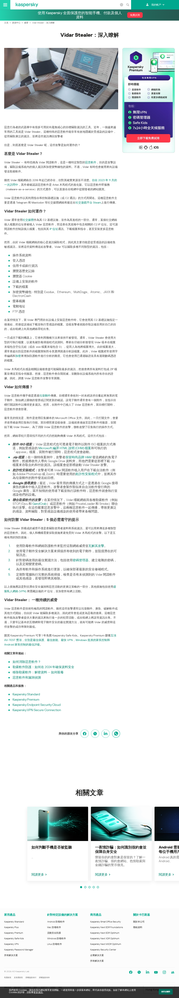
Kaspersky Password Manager (18, 949)
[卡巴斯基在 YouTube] (156, 972)
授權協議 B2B (44, 977)
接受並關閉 (165, 992)
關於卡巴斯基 (141, 914)
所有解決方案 (11, 955)
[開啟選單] (5, 4)
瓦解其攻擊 (96, 546)
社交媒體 (28, 220)
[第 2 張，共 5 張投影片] (85, 887)
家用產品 (9, 914)
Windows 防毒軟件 (56, 938)
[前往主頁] (27, 5)
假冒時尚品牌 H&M (78, 457)
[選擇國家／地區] (121, 4)
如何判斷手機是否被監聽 (51, 847)
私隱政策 (7, 977)
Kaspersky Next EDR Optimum (104, 933)
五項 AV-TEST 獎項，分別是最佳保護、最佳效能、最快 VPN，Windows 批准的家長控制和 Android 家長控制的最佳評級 (60, 640)
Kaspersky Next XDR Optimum (104, 938)
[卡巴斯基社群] (173, 972)
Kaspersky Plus (11, 927)
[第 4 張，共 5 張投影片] (94, 887)
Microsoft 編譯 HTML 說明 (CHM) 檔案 (64, 448)
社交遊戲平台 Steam (88, 202)
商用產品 (95, 914)
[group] (58, 844)
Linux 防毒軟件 (54, 944)
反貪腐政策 (18, 977)
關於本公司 (139, 921)
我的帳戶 (156, 4)
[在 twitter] (95, 733)
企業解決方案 (97, 955)
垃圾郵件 (45, 395)
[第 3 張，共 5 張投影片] (89, 887)
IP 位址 (54, 229)
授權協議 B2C (31, 977)
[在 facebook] (84, 733)
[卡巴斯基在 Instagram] (164, 972)
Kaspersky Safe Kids (14, 938)
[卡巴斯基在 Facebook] (131, 972)
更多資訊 (38, 992)
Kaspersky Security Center (103, 949)
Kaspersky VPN (11, 944)
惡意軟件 (90, 162)
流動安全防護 (54, 933)
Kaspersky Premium (13, 933)
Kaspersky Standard (14, 921)
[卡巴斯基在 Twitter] (139, 972)
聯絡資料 (137, 927)
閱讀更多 (37, 874)
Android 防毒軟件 (56, 921)
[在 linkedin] (105, 733)
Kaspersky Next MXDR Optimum (105, 944)
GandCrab (39, 503)
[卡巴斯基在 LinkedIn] (147, 972)
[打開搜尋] (128, 4)
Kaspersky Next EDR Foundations (106, 927)
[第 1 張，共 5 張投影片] (81, 887)
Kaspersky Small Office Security (105, 921)
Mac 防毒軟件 (54, 927)
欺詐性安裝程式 (87, 474)
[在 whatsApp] (116, 733)
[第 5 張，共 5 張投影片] (98, 887)
